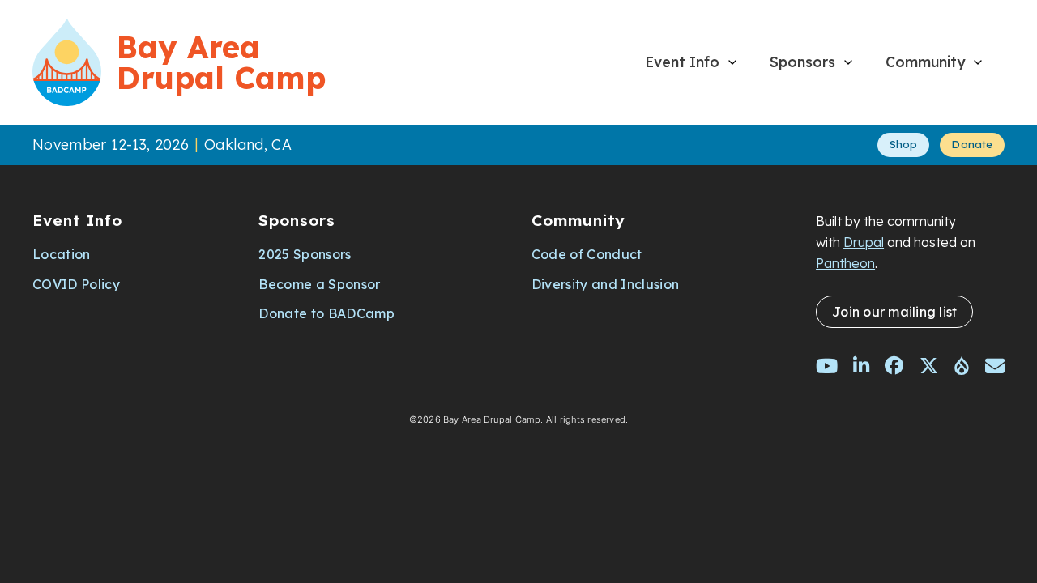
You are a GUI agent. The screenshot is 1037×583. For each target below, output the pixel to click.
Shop (904, 144)
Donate (971, 144)
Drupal (863, 242)
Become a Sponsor (319, 284)
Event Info (682, 61)
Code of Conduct (586, 254)
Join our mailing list (894, 312)
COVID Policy (76, 284)
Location (61, 254)
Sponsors (802, 61)
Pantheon (845, 263)
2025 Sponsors (304, 254)
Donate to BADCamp (326, 313)
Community (925, 61)
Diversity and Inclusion (605, 284)
